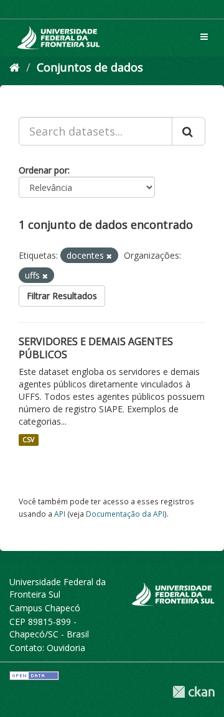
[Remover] (109, 256)
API (59, 514)
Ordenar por (43, 170)
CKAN (193, 691)
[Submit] (188, 131)
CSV (28, 439)
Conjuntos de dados (90, 67)
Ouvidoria (66, 648)
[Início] (14, 67)
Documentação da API (125, 514)
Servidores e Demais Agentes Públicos (96, 348)
